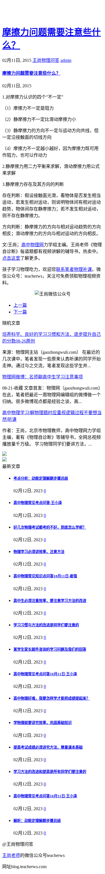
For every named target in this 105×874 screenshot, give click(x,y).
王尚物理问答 (45, 60)
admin (65, 60)
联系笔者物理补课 (74, 269)
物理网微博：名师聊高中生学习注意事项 (42, 376)
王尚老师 (11, 855)
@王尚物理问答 (33, 13)
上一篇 (20, 305)
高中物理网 (32, 244)
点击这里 (11, 258)
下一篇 (20, 312)
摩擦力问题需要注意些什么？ (31, 73)
